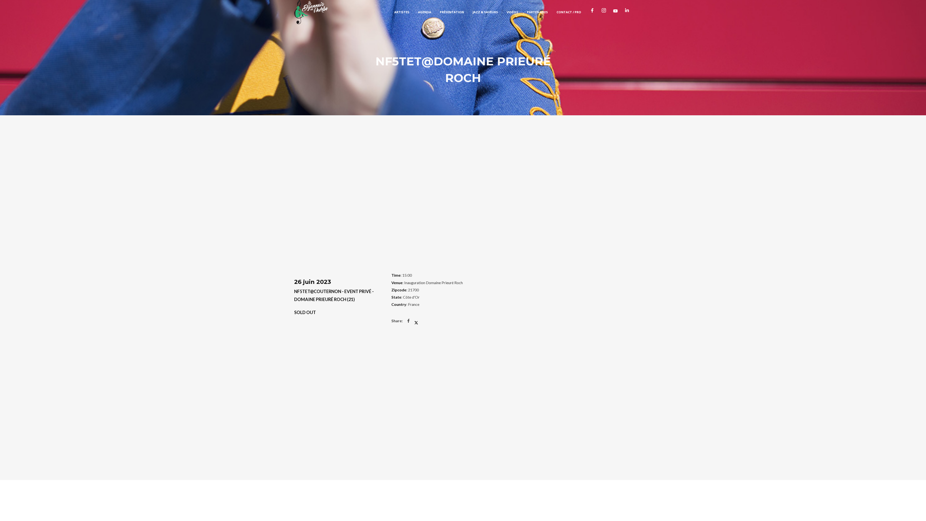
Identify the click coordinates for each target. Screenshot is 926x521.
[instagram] (605, 12)
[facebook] (593, 12)
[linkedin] (628, 12)
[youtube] (615, 12)
